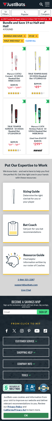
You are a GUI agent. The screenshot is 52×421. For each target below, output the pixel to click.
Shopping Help (24, 352)
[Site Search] (41, 4)
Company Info (24, 363)
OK (26, 415)
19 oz (31, 36)
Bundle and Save (13, 36)
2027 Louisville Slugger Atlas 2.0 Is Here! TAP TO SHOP (24, 19)
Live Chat (26, 290)
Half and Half (12, 41)
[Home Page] (14, 4)
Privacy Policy (15, 406)
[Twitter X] (14, 331)
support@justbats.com (26, 284)
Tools (25, 375)
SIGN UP (43, 312)
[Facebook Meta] (6, 331)
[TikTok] (45, 331)
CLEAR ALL (31, 41)
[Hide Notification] (49, 19)
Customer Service (24, 341)
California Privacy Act (15, 409)
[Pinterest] (29, 331)
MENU (48, 5)
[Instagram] (22, 331)
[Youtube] (37, 331)
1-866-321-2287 (26, 279)
